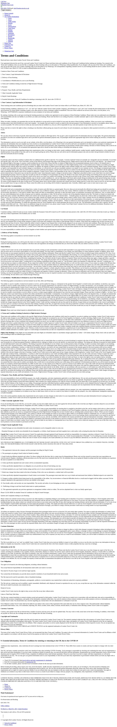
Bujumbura (11, 35)
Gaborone (11, 33)
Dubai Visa (7, 43)
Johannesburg (12, 26)
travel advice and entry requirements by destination (37, 660)
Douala (10, 36)
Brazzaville (11, 38)
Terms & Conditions (10, 723)
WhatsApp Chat (9, 51)
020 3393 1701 (5, 8)
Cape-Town (11, 28)
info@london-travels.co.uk (21, 8)
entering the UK (31, 662)
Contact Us (7, 46)
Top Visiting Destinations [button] (11, 16)
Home (8, 13)
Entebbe (10, 31)
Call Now (3, 1)
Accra (10, 25)
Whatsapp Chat (5, 3)
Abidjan (10, 40)
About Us (7, 15)
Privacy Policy (8, 48)
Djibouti (10, 41)
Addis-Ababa (12, 21)
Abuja (10, 20)
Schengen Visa (8, 44)
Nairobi (10, 23)
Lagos (10, 18)
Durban (10, 30)
